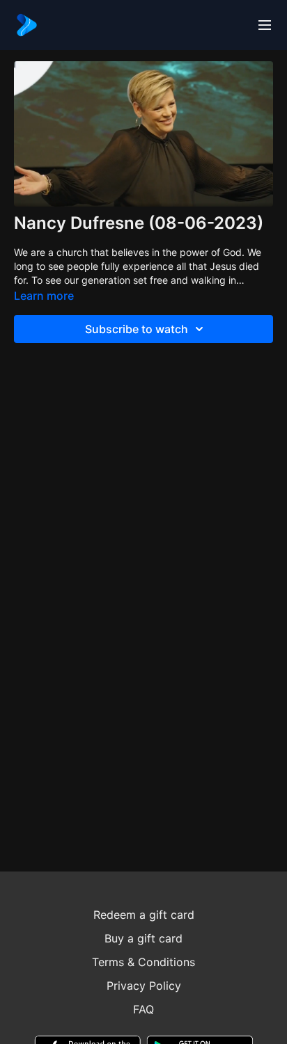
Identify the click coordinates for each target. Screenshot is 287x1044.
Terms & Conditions (143, 962)
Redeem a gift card (143, 915)
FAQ (143, 1009)
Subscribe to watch (136, 329)
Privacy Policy (144, 986)
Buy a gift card (143, 938)
